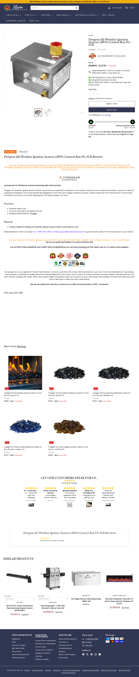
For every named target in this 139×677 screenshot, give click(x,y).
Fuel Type (8, 596)
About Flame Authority (68, 639)
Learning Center (15, 21)
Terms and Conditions (44, 650)
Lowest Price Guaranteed (45, 641)
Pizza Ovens (16, 651)
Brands (27, 670)
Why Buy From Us (65, 645)
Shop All (34, 21)
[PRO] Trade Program (67, 654)
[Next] (80, 112)
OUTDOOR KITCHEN (85, 15)
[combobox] (55, 8)
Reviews (62, 651)
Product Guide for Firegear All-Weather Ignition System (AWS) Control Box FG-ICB (43, 227)
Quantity (93, 89)
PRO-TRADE (108, 15)
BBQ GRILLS (63, 15)
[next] (134, 595)
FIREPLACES (12, 15)
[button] (19, 494)
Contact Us (63, 642)
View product (20, 581)
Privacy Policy (40, 647)
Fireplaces (16, 639)
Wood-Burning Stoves (20, 654)
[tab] (10, 151)
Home (91, 35)
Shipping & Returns (42, 653)
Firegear (92, 49)
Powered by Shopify (68, 673)
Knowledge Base (65, 648)
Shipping (92, 99)
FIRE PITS (30, 15)
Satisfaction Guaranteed (45, 644)
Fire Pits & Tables (18, 645)
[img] (69, 480)
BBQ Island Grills (18, 648)
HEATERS (46, 15)
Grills (14, 642)
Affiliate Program (42, 659)
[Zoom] (43, 68)
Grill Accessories (18, 658)
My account (63, 658)
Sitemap (38, 656)
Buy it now (112, 110)
